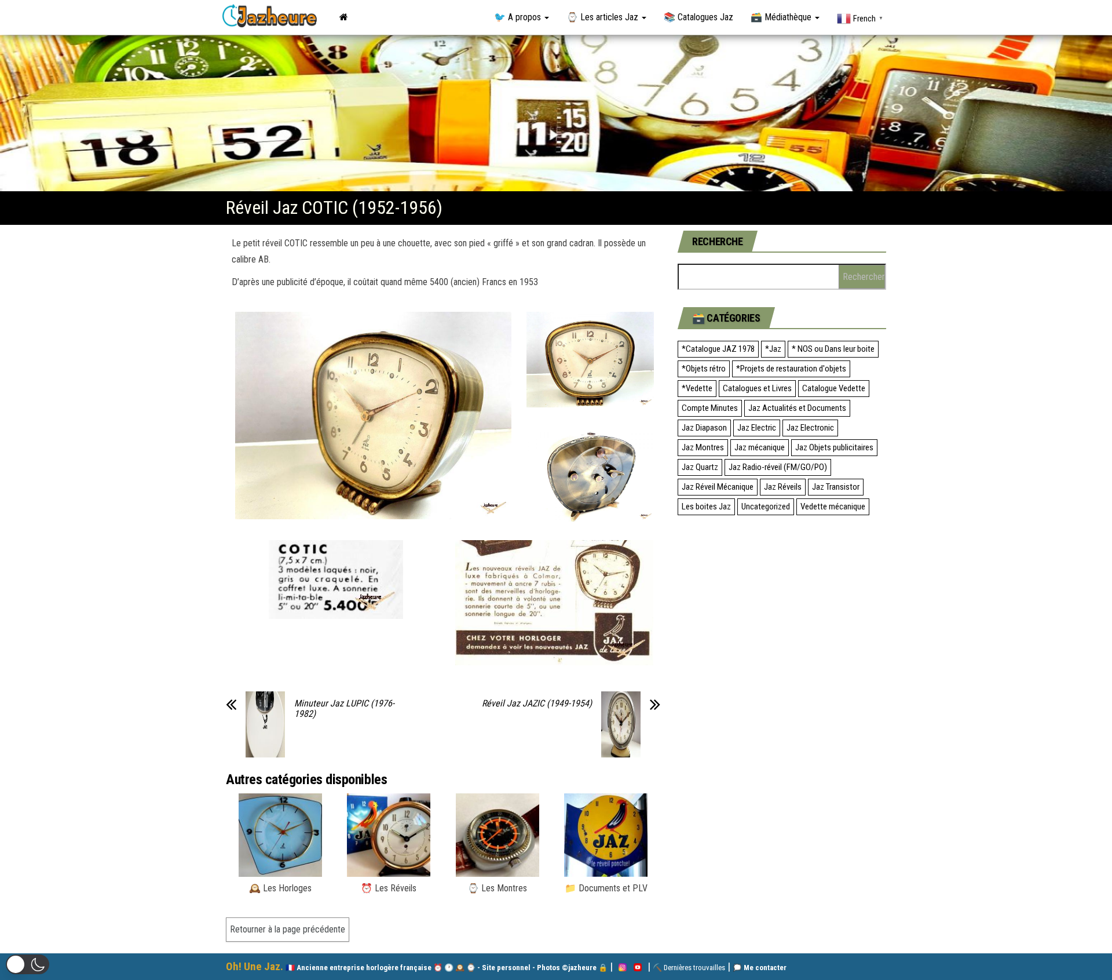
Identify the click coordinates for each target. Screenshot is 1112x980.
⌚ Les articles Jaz (603, 17)
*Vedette (697, 388)
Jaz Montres (703, 447)
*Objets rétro (704, 368)
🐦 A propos (518, 17)
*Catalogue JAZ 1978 (718, 349)
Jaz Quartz (700, 467)
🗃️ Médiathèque (782, 17)
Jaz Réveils (783, 487)
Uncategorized (765, 506)
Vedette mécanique (832, 506)
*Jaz (773, 349)
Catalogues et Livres (757, 388)
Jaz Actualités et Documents (797, 408)
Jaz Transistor (835, 487)
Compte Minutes (710, 408)
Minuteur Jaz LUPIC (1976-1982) (344, 708)
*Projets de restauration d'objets (791, 368)
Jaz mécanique (759, 447)
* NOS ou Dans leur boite (833, 349)
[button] (27, 964)
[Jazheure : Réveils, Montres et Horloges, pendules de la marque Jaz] (344, 17)
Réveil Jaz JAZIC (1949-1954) (537, 703)
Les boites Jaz (706, 506)
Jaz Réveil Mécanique (717, 487)
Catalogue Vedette (833, 388)
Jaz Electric (756, 427)
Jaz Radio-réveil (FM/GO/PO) (778, 467)
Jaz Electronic (810, 427)
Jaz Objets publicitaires (834, 447)
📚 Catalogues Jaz (698, 17)
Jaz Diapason (704, 427)
